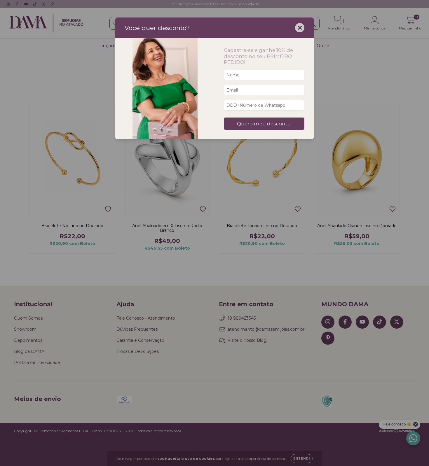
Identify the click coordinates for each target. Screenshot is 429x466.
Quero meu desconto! (264, 124)
